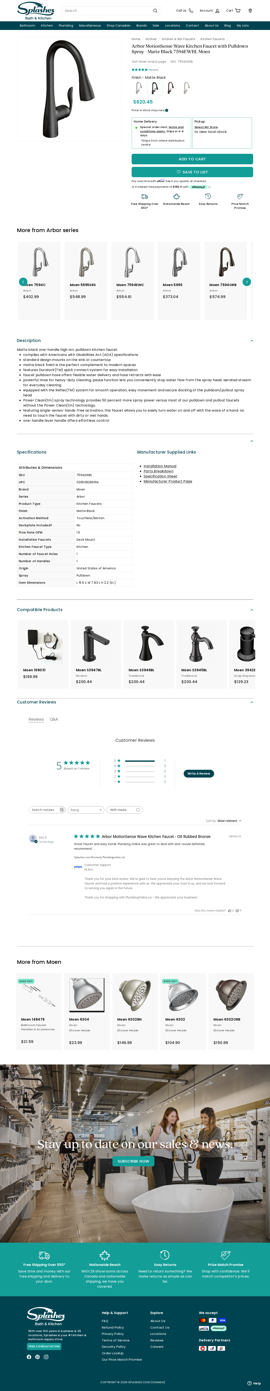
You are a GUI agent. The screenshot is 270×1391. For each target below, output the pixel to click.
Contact (192, 25)
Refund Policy (113, 1327)
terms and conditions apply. (162, 129)
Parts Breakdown (158, 471)
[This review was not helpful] (237, 910)
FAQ (105, 1321)
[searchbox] (43, 809)
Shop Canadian (118, 25)
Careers (157, 1346)
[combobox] (111, 10)
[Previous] (23, 282)
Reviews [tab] (36, 719)
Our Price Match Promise (122, 1359)
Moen (53, 962)
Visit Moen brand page (149, 61)
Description (29, 340)
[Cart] (249, 11)
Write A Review (199, 773)
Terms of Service (116, 1340)
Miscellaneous (90, 25)
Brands (141, 25)
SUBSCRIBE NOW (133, 1161)
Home (136, 39)
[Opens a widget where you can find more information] (254, 1383)
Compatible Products (39, 610)
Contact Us (159, 1327)
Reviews (157, 1340)
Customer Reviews (36, 702)
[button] (140, 761)
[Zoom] (68, 89)
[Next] (247, 282)
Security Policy (114, 1346)
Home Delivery (145, 121)
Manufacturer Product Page (168, 481)
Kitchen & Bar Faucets (178, 39)
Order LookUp (113, 1353)
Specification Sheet (160, 476)
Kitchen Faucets (213, 39)
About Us (212, 25)
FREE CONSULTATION (44, 1346)
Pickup (199, 121)
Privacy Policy (113, 1334)
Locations (172, 25)
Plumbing (66, 25)
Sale (156, 25)
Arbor (53, 230)
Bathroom (27, 25)
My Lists (243, 25)
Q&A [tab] (54, 719)
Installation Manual (160, 466)
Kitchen (47, 25)
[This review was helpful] (229, 910)
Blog (227, 25)
